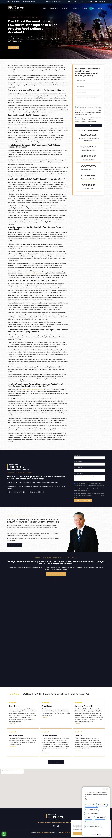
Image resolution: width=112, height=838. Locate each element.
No (53, 423)
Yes (58, 423)
